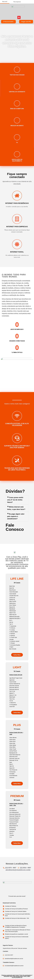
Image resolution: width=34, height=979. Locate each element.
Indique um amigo (17, 126)
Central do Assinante (17, 92)
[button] (18, 17)
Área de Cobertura (17, 109)
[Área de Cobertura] (17, 103)
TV (17, 142)
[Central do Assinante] (17, 86)
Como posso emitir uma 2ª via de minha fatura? (15, 500)
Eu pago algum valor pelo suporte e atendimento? (15, 516)
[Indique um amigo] (17, 120)
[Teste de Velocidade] (17, 70)
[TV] (17, 137)
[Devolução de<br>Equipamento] (17, 154)
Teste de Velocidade (17, 75)
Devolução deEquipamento (17, 160)
